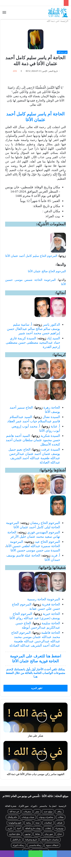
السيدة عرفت (50, 449)
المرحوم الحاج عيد (47, 541)
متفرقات (27, 811)
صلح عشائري (14, 834)
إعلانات (48, 828)
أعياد (19, 828)
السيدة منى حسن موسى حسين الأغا (35, 550)
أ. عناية (55, 426)
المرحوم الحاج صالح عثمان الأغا (47, 271)
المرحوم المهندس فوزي (43, 532)
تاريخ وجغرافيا (31, 839)
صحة (37, 823)
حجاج (59, 834)
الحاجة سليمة (51, 623)
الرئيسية (62, 806)
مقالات (60, 817)
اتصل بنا (52, 806)
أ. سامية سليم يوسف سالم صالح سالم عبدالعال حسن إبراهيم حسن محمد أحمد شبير (33, 329)
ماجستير (43, 806)
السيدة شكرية (50, 436)
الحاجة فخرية (51, 604)
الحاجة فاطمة (50, 632)
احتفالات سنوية (52, 845)
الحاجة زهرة (51, 407)
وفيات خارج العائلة (32, 828)
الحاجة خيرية (51, 614)
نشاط (37, 834)
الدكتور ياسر (51, 324)
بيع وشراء (59, 828)
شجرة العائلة (10, 806)
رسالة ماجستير (35, 845)
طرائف (59, 823)
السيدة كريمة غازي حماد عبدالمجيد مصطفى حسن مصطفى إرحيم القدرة (33, 342)
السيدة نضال (51, 417)
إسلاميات (48, 823)
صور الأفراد (23, 806)
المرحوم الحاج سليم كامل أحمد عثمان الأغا (31, 256)
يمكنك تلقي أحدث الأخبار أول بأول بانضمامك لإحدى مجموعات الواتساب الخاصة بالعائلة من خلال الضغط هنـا (35, 673)
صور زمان (49, 834)
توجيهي (28, 834)
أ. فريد (55, 555)
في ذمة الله (53, 21)
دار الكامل (16, 839)
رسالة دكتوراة (18, 845)
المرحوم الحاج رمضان (45, 523)
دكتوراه (34, 806)
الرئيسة (64, 21)
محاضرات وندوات (46, 817)
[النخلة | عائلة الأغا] (58, 13)
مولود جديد (48, 811)
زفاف (59, 811)
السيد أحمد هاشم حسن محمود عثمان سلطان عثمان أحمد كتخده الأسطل (33, 440)
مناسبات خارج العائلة (50, 839)
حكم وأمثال (12, 817)
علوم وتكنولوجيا (15, 823)
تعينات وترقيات (28, 817)
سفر (37, 811)
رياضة (28, 823)
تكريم (10, 828)
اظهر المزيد (36, 688)
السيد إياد (53, 338)
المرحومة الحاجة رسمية (43, 599)
